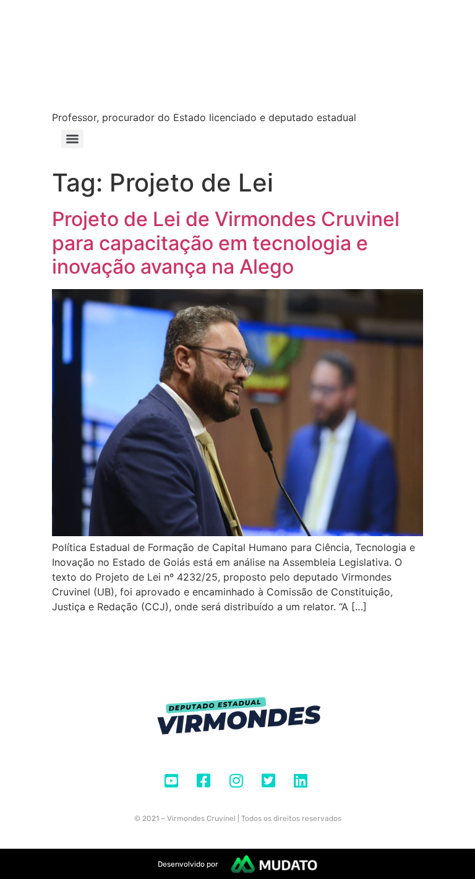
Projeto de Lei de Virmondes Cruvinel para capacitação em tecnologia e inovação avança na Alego (226, 243)
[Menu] (72, 139)
